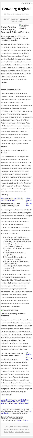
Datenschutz (18, 432)
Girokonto (7, 429)
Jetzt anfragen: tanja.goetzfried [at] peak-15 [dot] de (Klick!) (12, 199)
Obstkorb (6, 19)
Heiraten (20, 21)
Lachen (11, 432)
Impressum (26, 432)
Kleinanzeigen (15, 429)
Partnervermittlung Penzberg (18, 426)
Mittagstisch (14, 19)
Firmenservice (24, 429)
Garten (6, 432)
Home (7, 426)
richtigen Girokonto (23, 420)
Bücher (14, 21)
